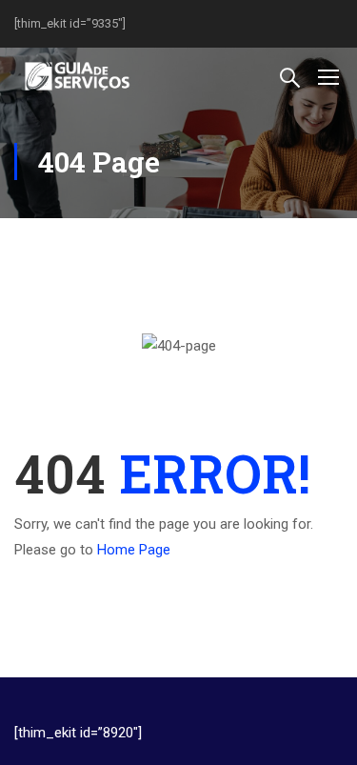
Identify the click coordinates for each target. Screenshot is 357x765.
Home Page (133, 549)
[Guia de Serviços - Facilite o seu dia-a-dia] (76, 76)
